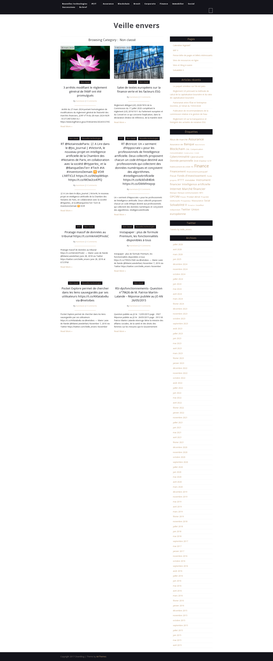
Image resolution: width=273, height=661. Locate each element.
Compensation (196, 149)
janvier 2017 (178, 551)
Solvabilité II (178, 70)
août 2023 (177, 328)
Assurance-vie (176, 144)
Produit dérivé (193, 196)
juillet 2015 (178, 630)
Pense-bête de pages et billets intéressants (192, 55)
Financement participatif (197, 171)
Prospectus (186, 200)
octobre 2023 (179, 318)
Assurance (108, 3)
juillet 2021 (178, 422)
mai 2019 (177, 501)
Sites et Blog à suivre (182, 65)
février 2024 (178, 303)
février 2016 (178, 600)
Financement (178, 171)
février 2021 (178, 442)
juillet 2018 (178, 526)
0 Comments (91, 101)
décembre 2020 (180, 447)
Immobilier (178, 3)
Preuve (183, 197)
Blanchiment (200, 145)
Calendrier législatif (181, 45)
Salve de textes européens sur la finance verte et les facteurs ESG (139, 89)
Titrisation (191, 205)
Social (191, 3)
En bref (83, 7)
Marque (173, 192)
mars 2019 (178, 511)
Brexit (137, 3)
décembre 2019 (180, 491)
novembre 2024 (180, 269)
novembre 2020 (180, 452)
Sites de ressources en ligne (185, 60)
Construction (189, 153)
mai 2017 (177, 546)
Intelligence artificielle (196, 184)
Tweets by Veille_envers (181, 229)
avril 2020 (177, 481)
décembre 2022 (180, 368)
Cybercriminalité (179, 156)
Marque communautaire (188, 192)
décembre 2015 (180, 610)
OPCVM (174, 196)
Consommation (176, 153)
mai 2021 (177, 432)
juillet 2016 (178, 575)
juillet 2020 (178, 467)
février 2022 (178, 407)
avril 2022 (177, 402)
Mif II (201, 193)
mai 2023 (177, 343)
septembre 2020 (180, 462)
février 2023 (178, 358)
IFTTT (180, 180)
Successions (68, 7)
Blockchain (124, 3)
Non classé (85, 82)
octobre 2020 (179, 457)
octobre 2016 (179, 561)
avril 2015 (177, 645)
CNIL (188, 149)
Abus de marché (179, 139)
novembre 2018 (180, 521)
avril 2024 (177, 294)
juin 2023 (177, 338)
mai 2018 (177, 536)
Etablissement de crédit (180, 166)
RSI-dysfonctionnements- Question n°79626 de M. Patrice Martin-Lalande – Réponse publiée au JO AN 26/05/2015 (139, 294)
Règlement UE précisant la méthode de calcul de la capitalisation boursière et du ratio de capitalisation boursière (191, 94)
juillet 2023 (178, 333)
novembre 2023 (180, 313)
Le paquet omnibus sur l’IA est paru (189, 86)
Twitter (185, 209)
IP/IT (93, 3)
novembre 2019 (180, 496)
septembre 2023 (180, 323)
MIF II (175, 50)
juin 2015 (177, 635)
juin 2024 (177, 284)
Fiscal (173, 175)
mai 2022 (177, 397)
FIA (192, 167)
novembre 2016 (180, 556)
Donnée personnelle (181, 160)
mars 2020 (178, 486)
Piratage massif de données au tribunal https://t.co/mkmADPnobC (85, 234)
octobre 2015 (179, 620)
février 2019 (178, 516)
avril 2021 (177, 437)
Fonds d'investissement (191, 175)
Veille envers (137, 25)
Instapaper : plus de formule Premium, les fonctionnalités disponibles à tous (138, 236)
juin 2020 (177, 472)
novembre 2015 (180, 615)
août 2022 (177, 383)
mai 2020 (177, 476)
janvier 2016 (178, 605)
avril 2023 (177, 348)
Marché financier (193, 189)
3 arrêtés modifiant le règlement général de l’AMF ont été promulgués (85, 91)
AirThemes (101, 656)
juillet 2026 (178, 244)
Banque (189, 144)
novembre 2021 (180, 417)
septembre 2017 (180, 541)
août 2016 (177, 571)
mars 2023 (178, 353)
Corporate (150, 3)
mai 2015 (177, 640)
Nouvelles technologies (74, 3)
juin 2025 (177, 259)
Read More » (66, 126)
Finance (164, 3)
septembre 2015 (180, 625)
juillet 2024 (178, 279)
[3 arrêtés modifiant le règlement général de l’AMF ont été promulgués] (85, 62)
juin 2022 (177, 393)
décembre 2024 (180, 264)
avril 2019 (177, 506)
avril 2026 (177, 249)
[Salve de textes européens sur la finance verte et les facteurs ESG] (139, 62)
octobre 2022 (179, 378)
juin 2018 (177, 531)
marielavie (80, 101)
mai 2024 (177, 289)
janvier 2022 (178, 412)
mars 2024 (178, 298)
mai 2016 (177, 585)
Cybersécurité (196, 156)
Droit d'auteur (200, 160)
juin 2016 (177, 580)
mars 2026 (178, 254)
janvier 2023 (178, 363)
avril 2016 (177, 590)
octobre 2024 (179, 274)
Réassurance (197, 200)
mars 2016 (178, 595)
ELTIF (209, 161)
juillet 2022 (178, 388)
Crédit (196, 153)
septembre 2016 (180, 566)
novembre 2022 (180, 373)
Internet (175, 189)
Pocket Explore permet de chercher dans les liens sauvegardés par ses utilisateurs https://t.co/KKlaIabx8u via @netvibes (85, 294)
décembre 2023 (180, 308)
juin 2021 (177, 427)
